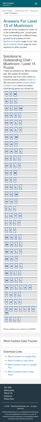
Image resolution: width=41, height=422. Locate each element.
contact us (30, 79)
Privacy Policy (9, 399)
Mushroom (34, 10)
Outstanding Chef (21, 10)
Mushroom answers (12, 41)
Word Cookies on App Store (20, 360)
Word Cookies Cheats (13, 44)
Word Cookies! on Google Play (22, 356)
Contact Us (8, 396)
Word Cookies (7, 10)
